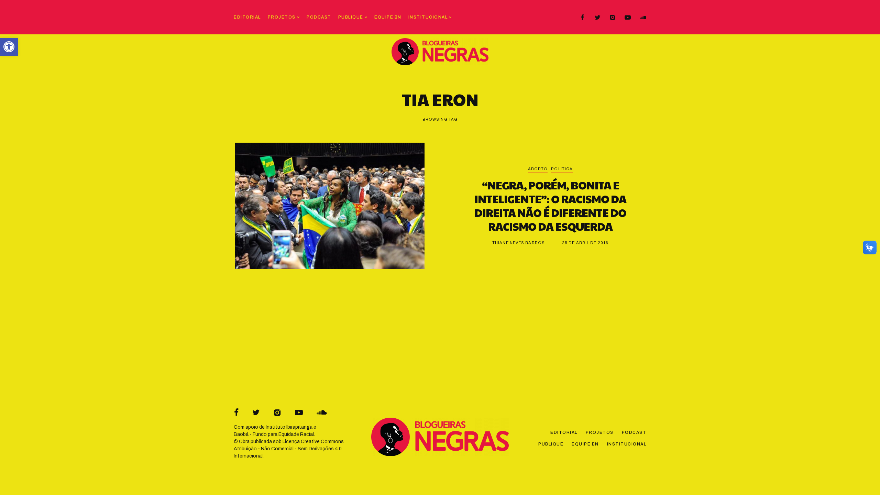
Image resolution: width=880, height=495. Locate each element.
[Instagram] (612, 17)
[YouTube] (628, 17)
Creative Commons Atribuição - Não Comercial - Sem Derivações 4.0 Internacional (289, 449)
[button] (9, 47)
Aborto (538, 169)
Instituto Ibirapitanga (289, 427)
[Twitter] (597, 17)
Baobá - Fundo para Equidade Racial (274, 434)
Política (562, 169)
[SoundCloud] (643, 17)
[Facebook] (582, 17)
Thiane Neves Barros (518, 243)
